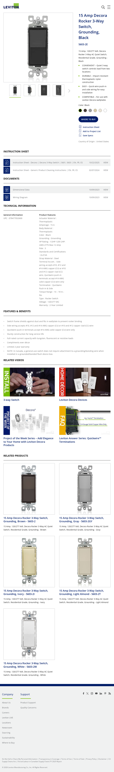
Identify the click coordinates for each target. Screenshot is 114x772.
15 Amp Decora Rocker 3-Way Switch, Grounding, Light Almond (81, 592)
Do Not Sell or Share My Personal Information (19, 759)
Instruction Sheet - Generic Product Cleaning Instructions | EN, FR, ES (45, 170)
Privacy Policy (91, 759)
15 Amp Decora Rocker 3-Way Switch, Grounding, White (25, 665)
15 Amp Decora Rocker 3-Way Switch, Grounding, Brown (25, 519)
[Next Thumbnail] (68, 90)
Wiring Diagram (20, 197)
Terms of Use (66, 759)
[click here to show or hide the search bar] (103, 7)
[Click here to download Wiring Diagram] (6, 197)
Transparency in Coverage (49, 759)
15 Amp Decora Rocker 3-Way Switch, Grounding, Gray (81, 519)
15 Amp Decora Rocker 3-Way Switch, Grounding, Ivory (25, 592)
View (105, 162)
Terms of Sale (79, 759)
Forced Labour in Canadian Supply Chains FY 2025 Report (40, 761)
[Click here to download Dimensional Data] (6, 189)
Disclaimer (102, 759)
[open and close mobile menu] (109, 7)
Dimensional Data (21, 189)
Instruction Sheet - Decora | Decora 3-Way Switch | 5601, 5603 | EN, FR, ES (48, 162)
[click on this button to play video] (29, 382)
